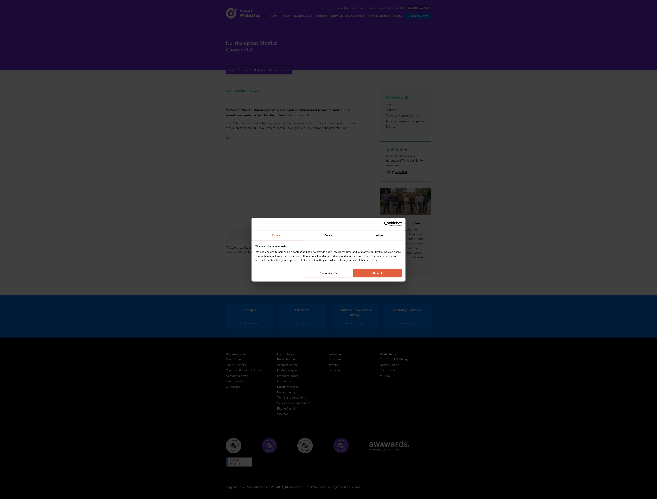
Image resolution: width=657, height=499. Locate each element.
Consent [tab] (277, 235)
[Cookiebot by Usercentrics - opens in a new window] (387, 224)
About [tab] (380, 235)
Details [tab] (328, 235)
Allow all (377, 273)
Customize (326, 273)
